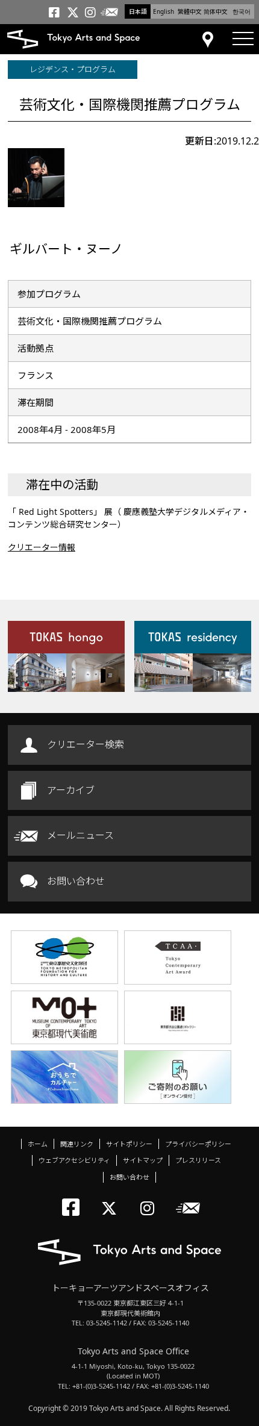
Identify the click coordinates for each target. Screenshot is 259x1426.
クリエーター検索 (85, 744)
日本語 (138, 11)
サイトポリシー (129, 1143)
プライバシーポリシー (198, 1143)
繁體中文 (190, 11)
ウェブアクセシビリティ (74, 1160)
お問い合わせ (76, 881)
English (163, 11)
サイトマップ (143, 1160)
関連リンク (76, 1143)
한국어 (241, 11)
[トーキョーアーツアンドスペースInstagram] (150, 1198)
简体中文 (216, 11)
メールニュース (80, 835)
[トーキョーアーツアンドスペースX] (111, 1198)
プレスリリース (198, 1160)
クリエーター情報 (41, 547)
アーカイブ (71, 790)
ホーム (38, 1143)
